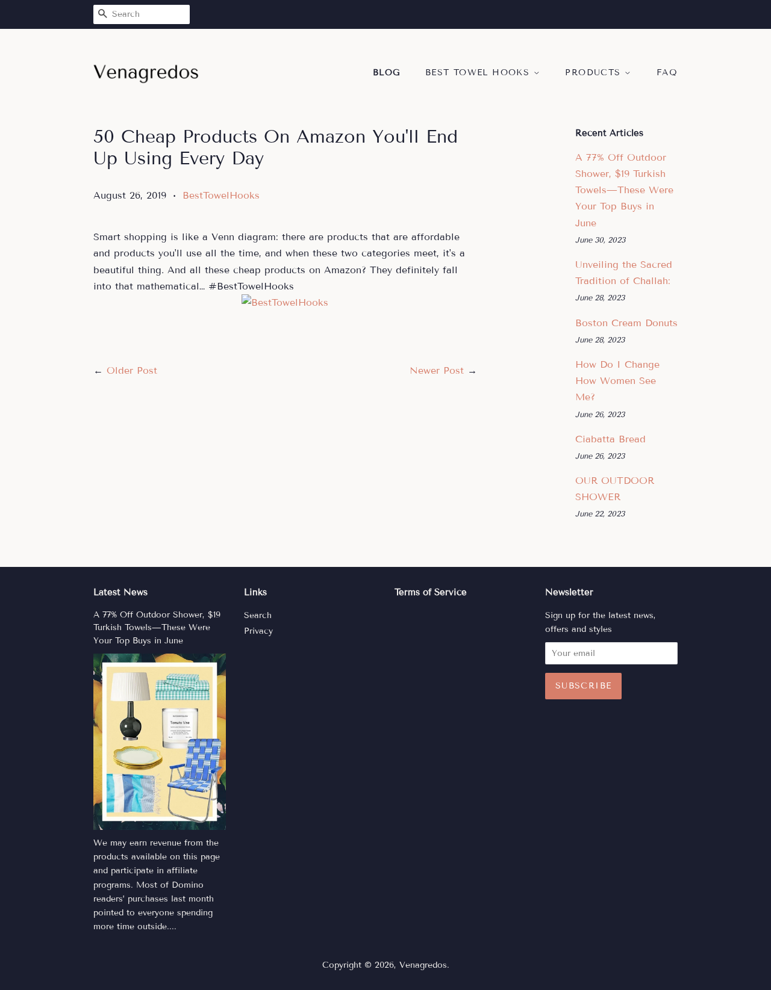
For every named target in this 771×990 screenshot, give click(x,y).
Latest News (120, 592)
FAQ (667, 72)
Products (595, 72)
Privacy (258, 631)
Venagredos (423, 965)
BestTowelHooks (221, 195)
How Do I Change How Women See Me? (617, 381)
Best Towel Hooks (479, 72)
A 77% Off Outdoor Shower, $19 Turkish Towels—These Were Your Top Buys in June (624, 190)
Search (258, 615)
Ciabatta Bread (610, 439)
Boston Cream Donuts (626, 323)
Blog (387, 72)
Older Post (132, 370)
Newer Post (437, 370)
